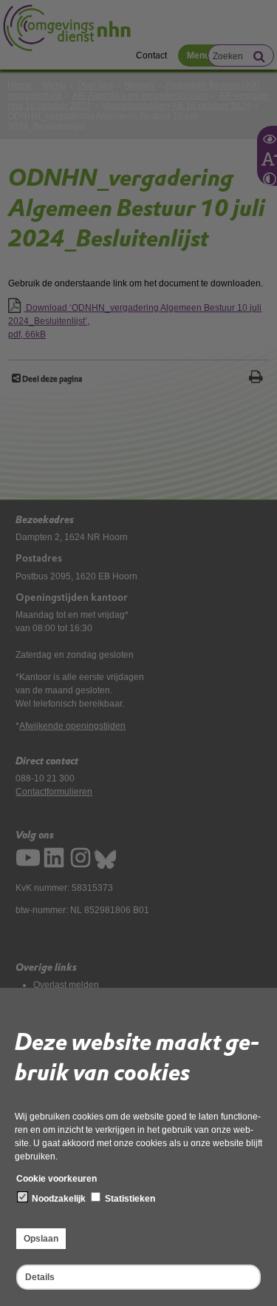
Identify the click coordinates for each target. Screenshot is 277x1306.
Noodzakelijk (58, 1199)
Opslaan (41, 1238)
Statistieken (129, 1199)
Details (40, 1277)
